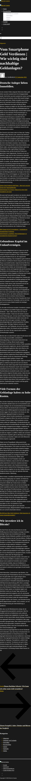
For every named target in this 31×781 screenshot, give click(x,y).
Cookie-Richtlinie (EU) (8, 770)
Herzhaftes (9, 15)
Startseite (6, 748)
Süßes (8, 19)
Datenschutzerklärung (8, 768)
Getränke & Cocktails (12, 13)
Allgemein (6, 738)
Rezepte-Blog (7, 11)
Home (5, 9)
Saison (8, 17)
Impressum (6, 766)
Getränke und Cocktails (9, 740)
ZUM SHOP (6, 24)
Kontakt (5, 22)
